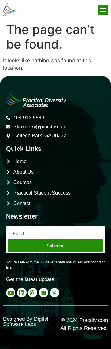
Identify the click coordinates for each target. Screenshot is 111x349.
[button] (103, 10)
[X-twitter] (54, 292)
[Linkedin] (21, 292)
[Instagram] (32, 292)
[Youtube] (10, 292)
